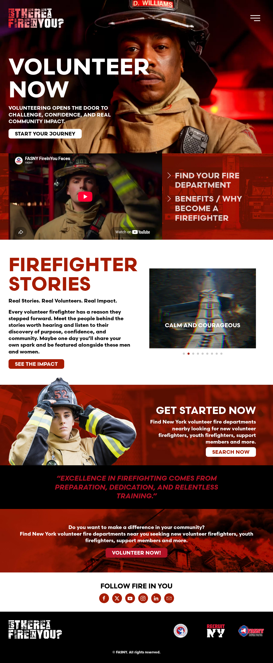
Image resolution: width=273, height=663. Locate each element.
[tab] (184, 354)
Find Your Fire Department (207, 180)
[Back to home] (36, 18)
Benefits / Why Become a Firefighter (208, 208)
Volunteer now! (136, 552)
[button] (255, 18)
